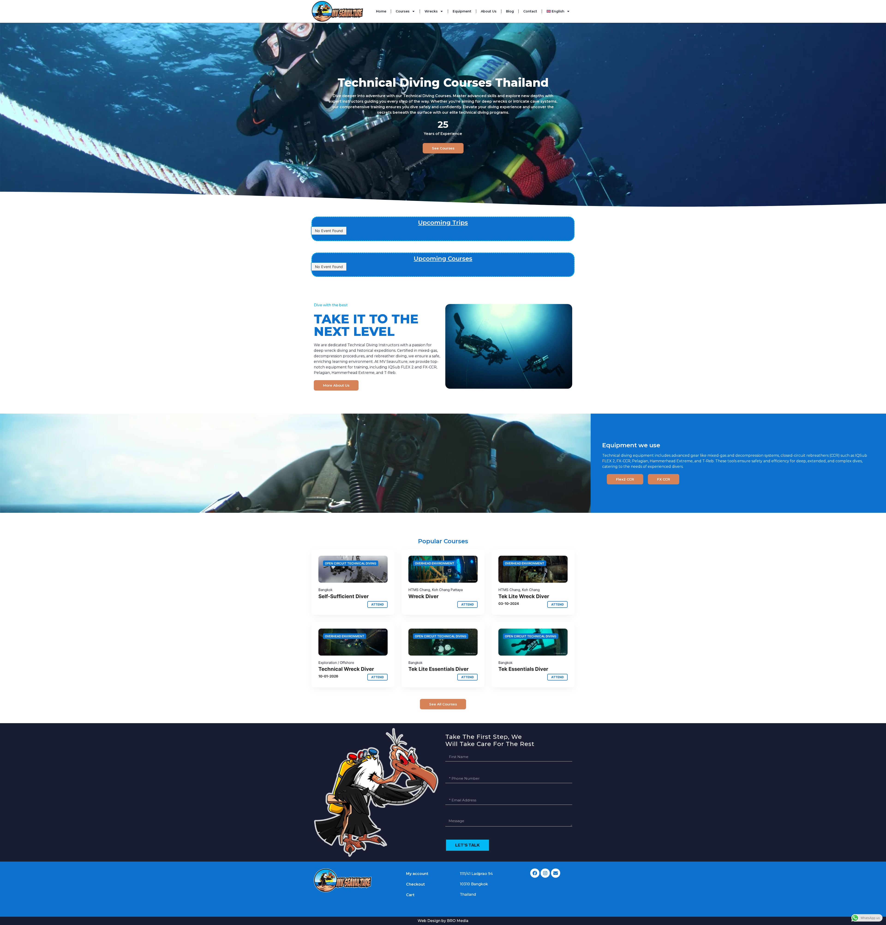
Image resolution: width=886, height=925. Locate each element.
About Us (489, 11)
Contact (530, 11)
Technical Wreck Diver (346, 669)
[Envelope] (555, 873)
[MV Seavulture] (353, 569)
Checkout (415, 884)
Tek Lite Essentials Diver (438, 669)
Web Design (429, 921)
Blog (510, 11)
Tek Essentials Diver (523, 669)
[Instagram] (545, 873)
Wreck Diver (423, 596)
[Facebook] (534, 873)
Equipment (462, 11)
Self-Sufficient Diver (343, 596)
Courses (403, 11)
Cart (410, 895)
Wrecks (431, 11)
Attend (377, 604)
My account (417, 873)
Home (381, 11)
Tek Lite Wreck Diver (523, 596)
